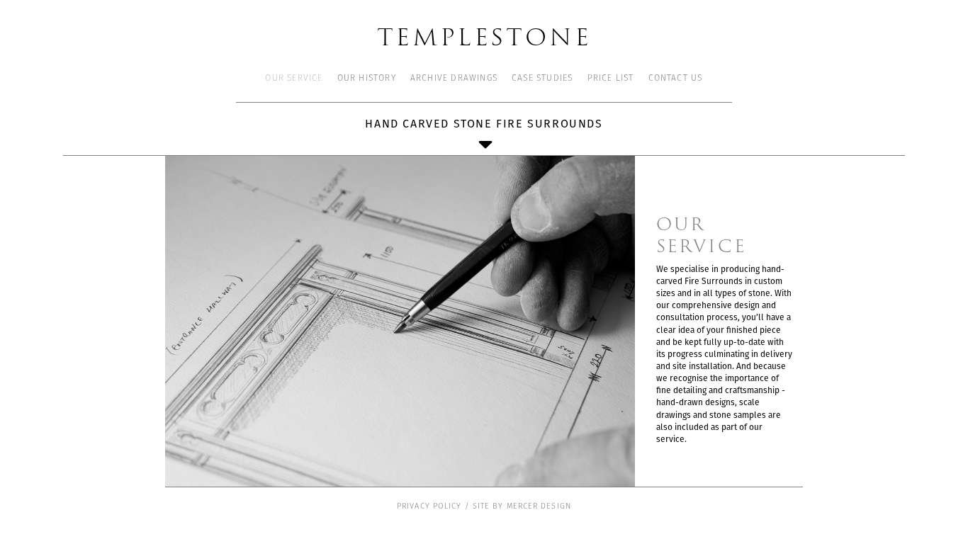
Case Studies (542, 78)
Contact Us (675, 78)
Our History (366, 78)
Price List (610, 78)
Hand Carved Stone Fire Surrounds (483, 123)
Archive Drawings (453, 78)
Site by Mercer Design (522, 507)
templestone (484, 35)
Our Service (293, 78)
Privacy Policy (429, 507)
